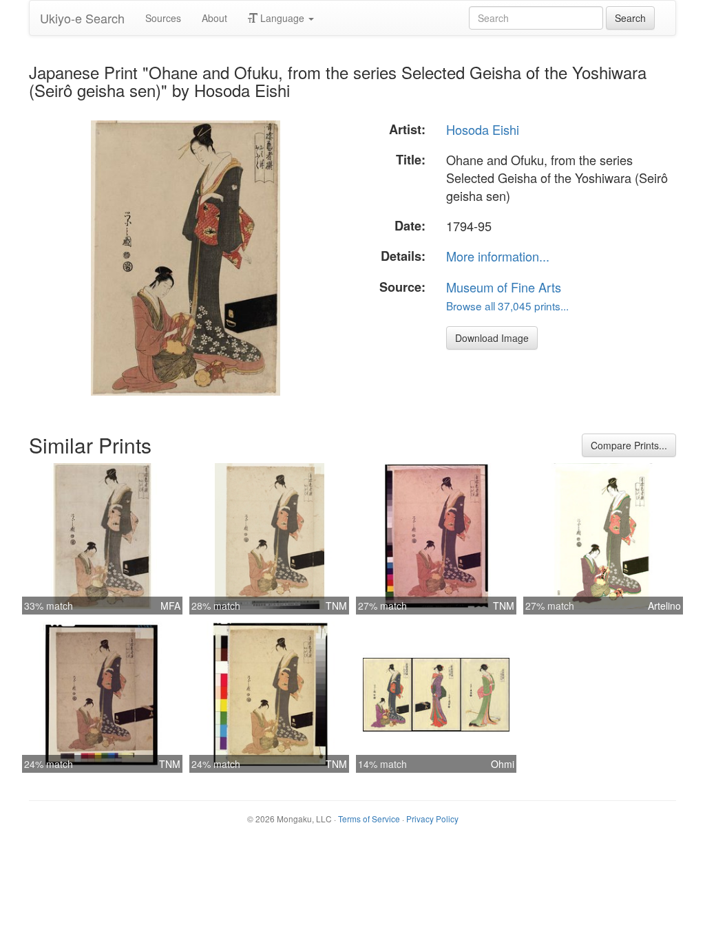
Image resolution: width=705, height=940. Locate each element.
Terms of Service (369, 818)
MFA (170, 605)
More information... (497, 256)
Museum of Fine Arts (503, 287)
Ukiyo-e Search (82, 18)
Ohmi (502, 764)
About (214, 18)
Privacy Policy (432, 818)
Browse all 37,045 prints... (507, 305)
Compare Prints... (629, 445)
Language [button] (282, 18)
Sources (163, 18)
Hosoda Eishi (482, 129)
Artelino (664, 605)
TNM (336, 605)
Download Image (492, 338)
